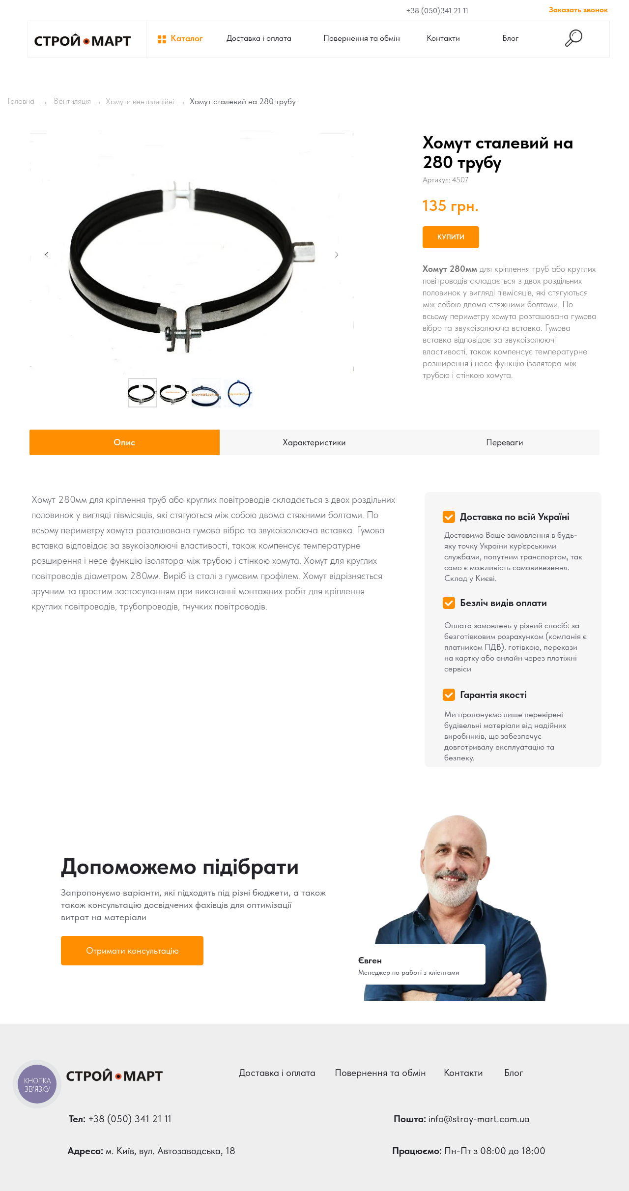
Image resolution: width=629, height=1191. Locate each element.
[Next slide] (336, 254)
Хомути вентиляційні (140, 101)
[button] (132, 950)
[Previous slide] (46, 254)
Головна (20, 101)
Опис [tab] (124, 442)
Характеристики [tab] (314, 442)
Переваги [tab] (504, 442)
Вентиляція (72, 101)
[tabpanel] (314, 624)
